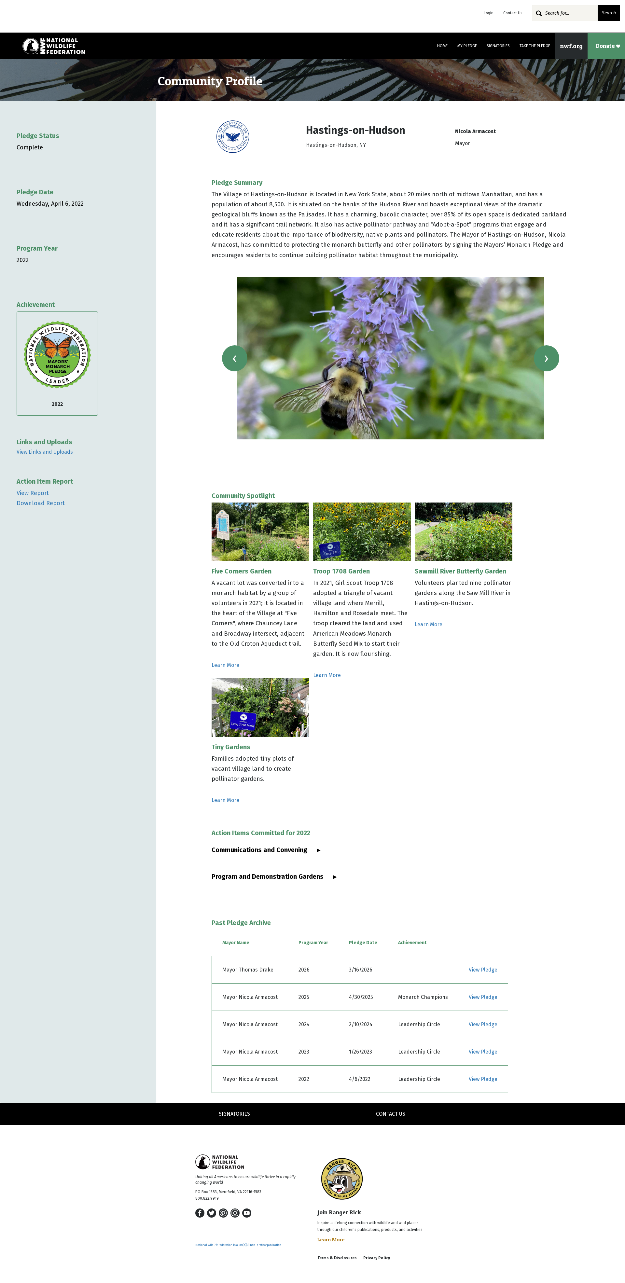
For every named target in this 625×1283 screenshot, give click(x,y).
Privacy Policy (376, 1258)
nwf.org (571, 46)
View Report (33, 493)
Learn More (225, 665)
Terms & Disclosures (337, 1258)
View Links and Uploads (45, 452)
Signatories (498, 46)
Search (609, 13)
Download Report (41, 503)
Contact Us (512, 13)
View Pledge (483, 970)
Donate (606, 45)
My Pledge (467, 46)
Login (488, 13)
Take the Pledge (535, 46)
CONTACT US (390, 1114)
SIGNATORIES (234, 1114)
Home (442, 46)
